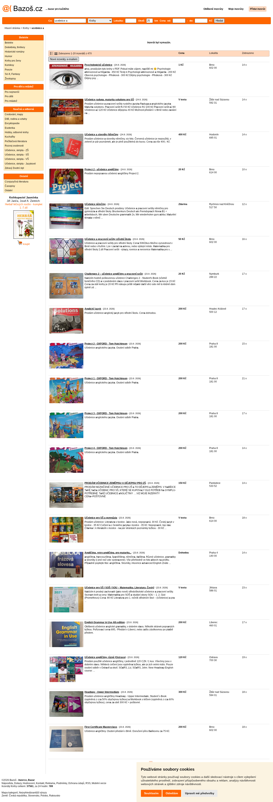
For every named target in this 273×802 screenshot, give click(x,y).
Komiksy (9, 65)
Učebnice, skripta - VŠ (17, 159)
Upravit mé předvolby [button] (199, 793)
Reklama (50, 783)
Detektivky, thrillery (15, 47)
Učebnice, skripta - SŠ (17, 154)
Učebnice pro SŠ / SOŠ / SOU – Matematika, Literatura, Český (119, 587)
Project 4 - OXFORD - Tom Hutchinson (106, 448)
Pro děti (9, 96)
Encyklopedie (12, 123)
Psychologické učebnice (98, 64)
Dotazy (18, 783)
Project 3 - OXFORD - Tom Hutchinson (106, 413)
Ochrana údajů (76, 783)
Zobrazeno (248, 53)
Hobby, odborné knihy (17, 132)
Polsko (44, 795)
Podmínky (61, 783)
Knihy (26, 28)
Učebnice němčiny (95, 204)
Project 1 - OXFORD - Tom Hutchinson (106, 378)
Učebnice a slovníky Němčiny (101, 134)
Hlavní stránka (12, 28)
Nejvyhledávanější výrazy (33, 792)
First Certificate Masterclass (101, 727)
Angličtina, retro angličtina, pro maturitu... (108, 552)
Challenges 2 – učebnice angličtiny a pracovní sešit (114, 273)
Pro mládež (11, 101)
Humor (8, 56)
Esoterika (10, 128)
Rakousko (54, 795)
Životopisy (10, 78)
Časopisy (10, 186)
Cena (181, 53)
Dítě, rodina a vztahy (16, 119)
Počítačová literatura (16, 141)
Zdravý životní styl (14, 168)
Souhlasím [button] (151, 793)
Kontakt (40, 783)
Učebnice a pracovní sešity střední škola (108, 239)
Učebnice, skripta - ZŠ (17, 150)
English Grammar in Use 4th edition (105, 622)
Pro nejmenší (12, 92)
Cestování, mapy (14, 114)
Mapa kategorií (10, 792)
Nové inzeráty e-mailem (63, 59)
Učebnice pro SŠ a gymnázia (101, 517)
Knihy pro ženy (13, 60)
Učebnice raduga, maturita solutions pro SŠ (109, 99)
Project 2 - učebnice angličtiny (102, 169)
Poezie (8, 69)
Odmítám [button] (172, 793)
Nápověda (7, 783)
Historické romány (14, 51)
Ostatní (8, 190)
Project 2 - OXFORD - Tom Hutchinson (106, 343)
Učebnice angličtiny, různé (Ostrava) (105, 657)
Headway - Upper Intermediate (102, 692)
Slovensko (33, 795)
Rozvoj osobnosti (14, 145)
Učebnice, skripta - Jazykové (20, 163)
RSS (88, 783)
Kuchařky (10, 136)
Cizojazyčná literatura (16, 181)
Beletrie (9, 42)
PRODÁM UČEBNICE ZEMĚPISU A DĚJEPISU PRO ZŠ (115, 483)
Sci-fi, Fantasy (12, 74)
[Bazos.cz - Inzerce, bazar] (22, 11)
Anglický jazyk (93, 308)
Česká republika (18, 795)
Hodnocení (29, 783)
